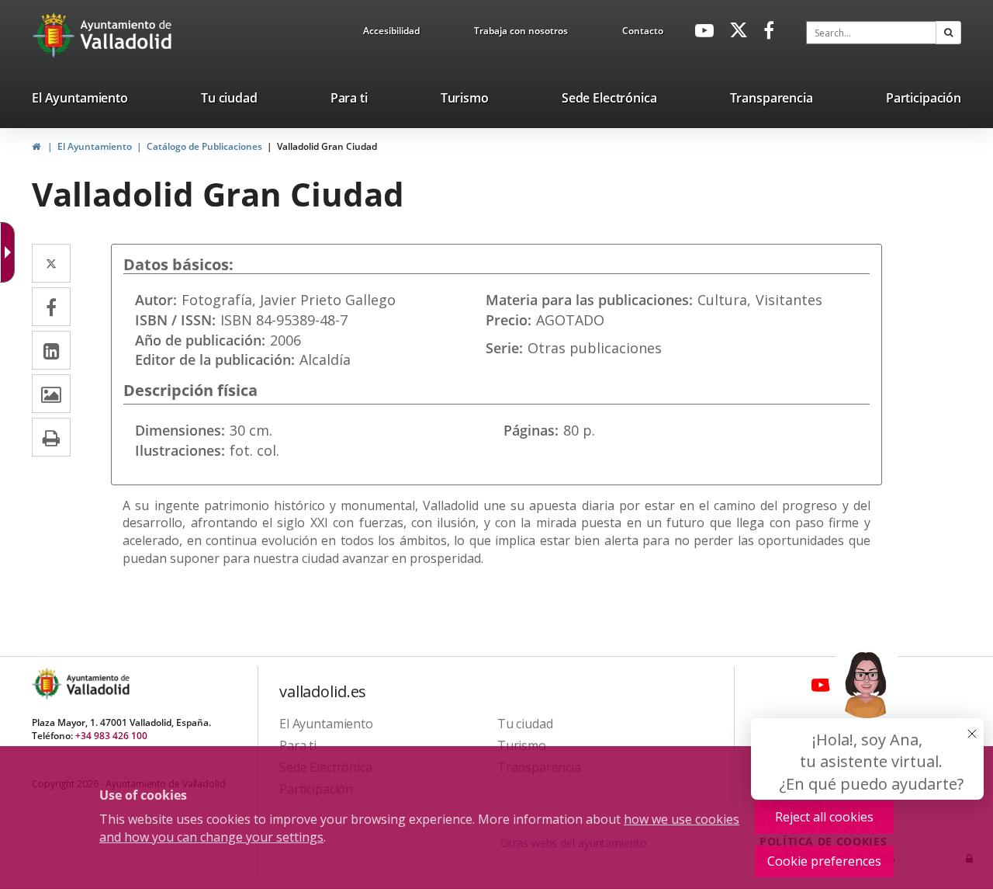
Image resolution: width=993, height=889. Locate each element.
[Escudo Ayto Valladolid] (48, 684)
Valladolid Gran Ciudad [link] (327, 146)
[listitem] (80, 101)
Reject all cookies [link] (824, 816)
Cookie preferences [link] (824, 861)
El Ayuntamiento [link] (94, 146)
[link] (391, 33)
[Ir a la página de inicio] (55, 35)
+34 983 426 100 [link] (111, 735)
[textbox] (871, 32)
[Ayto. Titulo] (97, 684)
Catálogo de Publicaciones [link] (204, 146)
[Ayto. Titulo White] (126, 35)
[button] (948, 32)
